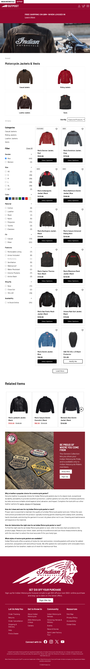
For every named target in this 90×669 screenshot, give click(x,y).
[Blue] (10, 198)
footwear (37, 504)
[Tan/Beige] (29, 198)
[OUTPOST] (10, 6)
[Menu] (88, 6)
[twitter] (57, 643)
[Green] (20, 198)
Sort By (63, 119)
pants (22, 504)
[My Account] (79, 6)
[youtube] (62, 643)
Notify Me (73, 361)
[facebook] (45, 643)
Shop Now (66, 472)
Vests (7, 142)
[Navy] (23, 198)
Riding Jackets (10, 135)
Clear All (29, 148)
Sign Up (65, 477)
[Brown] (13, 198)
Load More (60, 371)
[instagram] (51, 643)
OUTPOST (20, 2)
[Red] (26, 198)
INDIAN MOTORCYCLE (7, 2)
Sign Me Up (45, 600)
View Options (47, 160)
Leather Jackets (11, 138)
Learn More (30, 17)
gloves (27, 504)
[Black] (6, 198)
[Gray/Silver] (16, 198)
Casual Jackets (11, 131)
